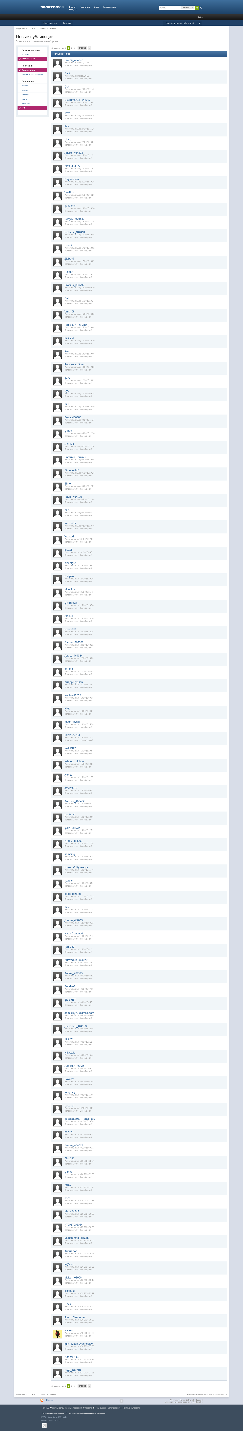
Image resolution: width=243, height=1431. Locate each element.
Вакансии (101, 1413)
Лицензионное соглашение (53, 1413)
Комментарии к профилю (32, 74)
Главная (72, 7)
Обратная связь (57, 1408)
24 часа (25, 86)
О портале (87, 1408)
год (23, 108)
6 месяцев (26, 103)
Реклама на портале (131, 1408)
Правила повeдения (73, 1408)
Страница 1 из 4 (58, 48)
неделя (25, 90)
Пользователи (50, 23)
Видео (96, 7)
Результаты (85, 7)
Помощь (49, 1400)
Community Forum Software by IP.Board (186, 1400)
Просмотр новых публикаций (180, 23)
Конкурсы (73, 10)
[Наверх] (121, 1401)
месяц (24, 99)
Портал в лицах (99, 1408)
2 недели (25, 94)
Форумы (67, 23)
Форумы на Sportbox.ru (25, 1394)
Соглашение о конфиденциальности (211, 1394)
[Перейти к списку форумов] (52, 7)
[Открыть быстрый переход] (199, 23)
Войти (200, 17)
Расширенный (201, 7)
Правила (191, 1394)
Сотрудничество (115, 1408)
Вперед (82, 48)
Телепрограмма (109, 7)
